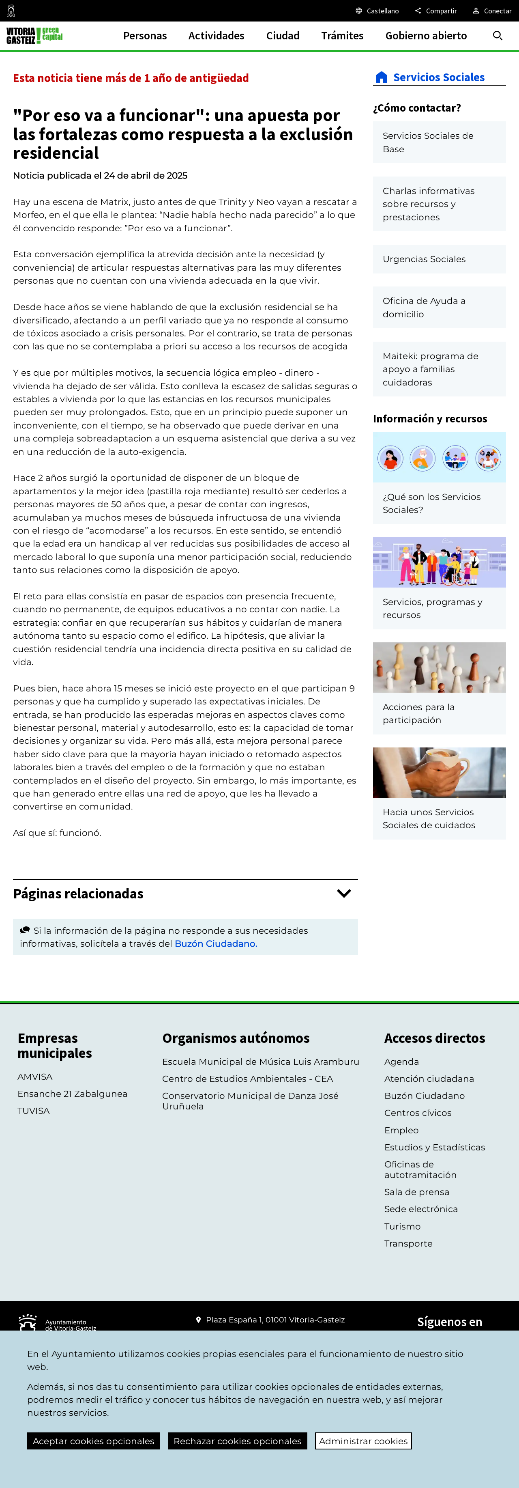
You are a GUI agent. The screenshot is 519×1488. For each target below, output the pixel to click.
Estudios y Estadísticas (434, 1147)
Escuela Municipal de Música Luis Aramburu (261, 1061)
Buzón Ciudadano (424, 1095)
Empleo (401, 1130)
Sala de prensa (417, 1192)
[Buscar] (498, 35)
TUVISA (33, 1110)
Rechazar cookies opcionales (238, 1441)
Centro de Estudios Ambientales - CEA (247, 1078)
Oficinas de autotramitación (420, 1169)
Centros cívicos (418, 1112)
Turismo (402, 1226)
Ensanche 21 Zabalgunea (72, 1093)
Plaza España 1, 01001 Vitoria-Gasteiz (275, 1319)
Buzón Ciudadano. (216, 943)
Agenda (401, 1061)
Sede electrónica (421, 1209)
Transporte (408, 1243)
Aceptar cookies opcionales (93, 1441)
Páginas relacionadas (78, 893)
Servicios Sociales (439, 77)
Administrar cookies (363, 1441)
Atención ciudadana (429, 1078)
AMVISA (34, 1076)
